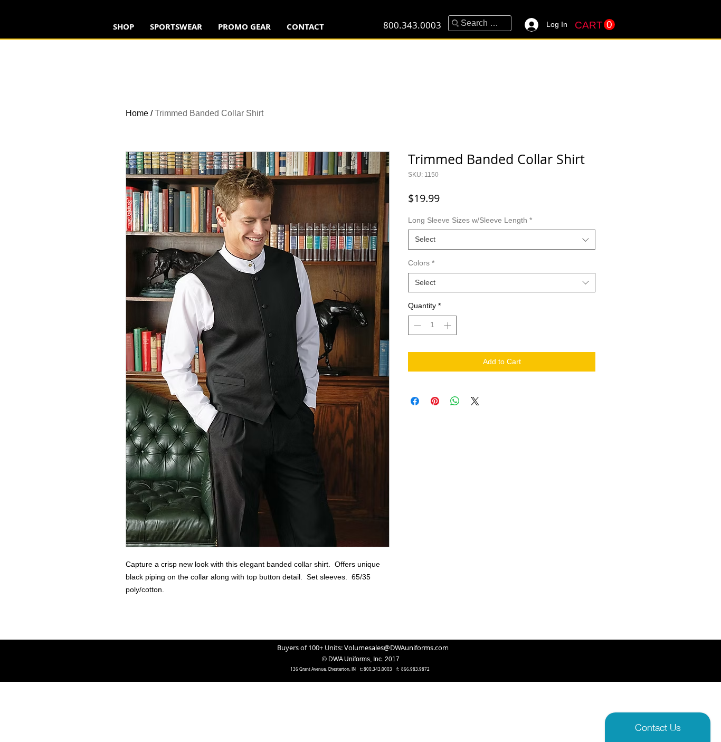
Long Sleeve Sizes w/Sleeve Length (470, 220)
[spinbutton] (432, 325)
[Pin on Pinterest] (435, 401)
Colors (421, 263)
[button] (176, 26)
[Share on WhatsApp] (455, 401)
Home (137, 113)
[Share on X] (475, 401)
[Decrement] (416, 325)
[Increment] (448, 325)
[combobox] (501, 240)
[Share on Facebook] (415, 401)
